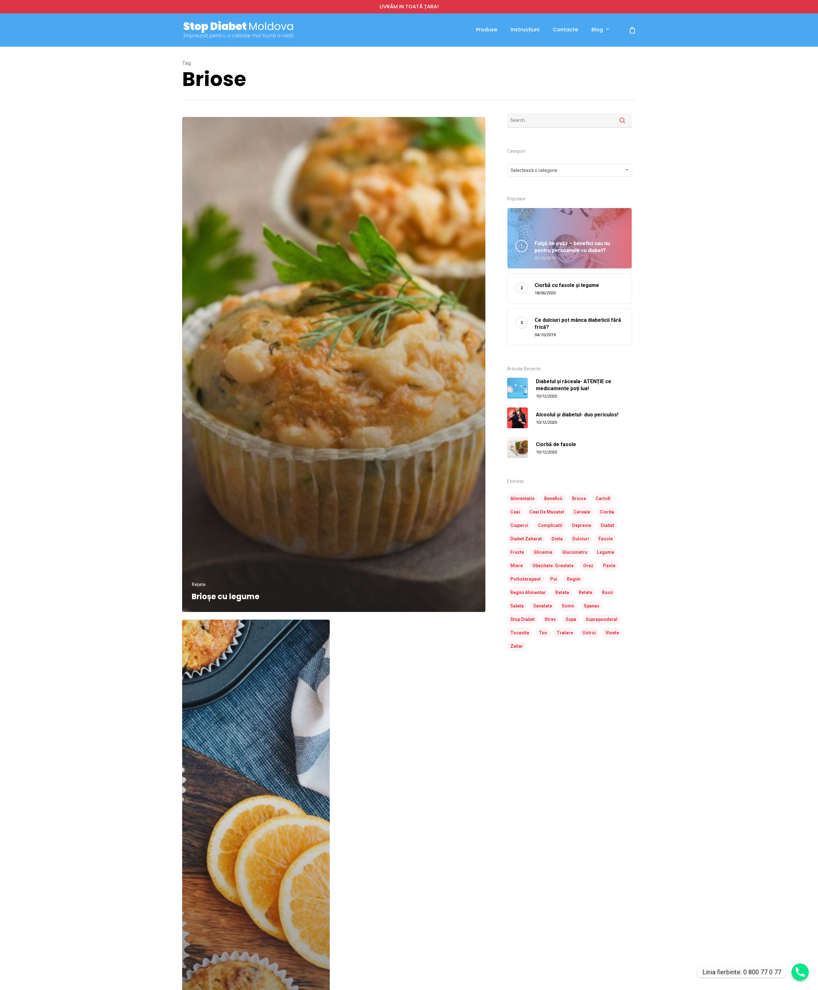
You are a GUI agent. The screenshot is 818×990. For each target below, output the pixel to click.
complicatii (550, 525)
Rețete (198, 584)
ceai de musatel (546, 511)
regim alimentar (528, 592)
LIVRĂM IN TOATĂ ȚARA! (409, 6)
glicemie (543, 552)
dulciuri (580, 538)
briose (579, 498)
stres (550, 619)
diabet (607, 525)
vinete (612, 632)
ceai (515, 511)
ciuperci (519, 525)
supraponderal (601, 619)
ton (543, 632)
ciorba (607, 511)
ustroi (589, 632)
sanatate (542, 605)
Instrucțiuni (525, 29)
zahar (516, 646)
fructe (517, 552)
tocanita (519, 632)
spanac (591, 605)
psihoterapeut (525, 579)
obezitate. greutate (553, 565)
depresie (581, 525)
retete (585, 592)
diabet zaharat (526, 538)
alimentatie (522, 498)
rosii (607, 592)
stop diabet (522, 619)
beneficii (553, 498)
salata (517, 605)
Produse (486, 29)
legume (605, 552)
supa (571, 619)
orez (588, 565)
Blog (597, 29)
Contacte (565, 29)
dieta (557, 538)
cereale (582, 511)
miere (516, 565)
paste (609, 565)
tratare (565, 632)
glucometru (574, 552)
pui (553, 579)
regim (574, 579)
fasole (605, 538)
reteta (562, 592)
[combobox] (569, 170)
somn (568, 605)
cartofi (603, 498)
